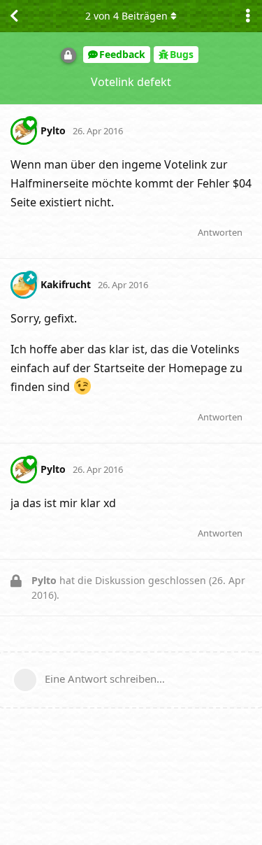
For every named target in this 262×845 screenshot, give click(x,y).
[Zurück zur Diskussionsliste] (14, 16)
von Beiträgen (126, 15)
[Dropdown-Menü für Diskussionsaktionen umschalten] (248, 16)
